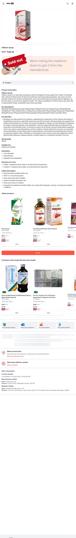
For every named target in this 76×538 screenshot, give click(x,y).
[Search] (67, 4)
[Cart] (72, 4)
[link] (10, 3)
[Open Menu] (4, 4)
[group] (38, 26)
